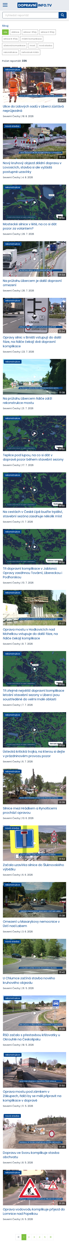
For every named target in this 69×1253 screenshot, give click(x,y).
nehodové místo (30, 52)
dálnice (15, 32)
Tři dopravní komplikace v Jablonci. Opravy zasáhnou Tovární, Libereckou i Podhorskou (32, 573)
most (32, 45)
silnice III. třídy (11, 38)
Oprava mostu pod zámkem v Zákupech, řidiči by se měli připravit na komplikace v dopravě (32, 1096)
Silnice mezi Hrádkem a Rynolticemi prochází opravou (30, 810)
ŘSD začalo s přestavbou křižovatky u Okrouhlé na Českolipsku (31, 1037)
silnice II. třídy (47, 32)
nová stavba (45, 45)
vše (5, 32)
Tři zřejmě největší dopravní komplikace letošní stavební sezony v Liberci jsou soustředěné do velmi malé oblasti (33, 695)
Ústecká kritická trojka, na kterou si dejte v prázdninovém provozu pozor (34, 753)
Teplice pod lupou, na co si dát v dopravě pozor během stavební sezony (33, 457)
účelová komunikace (15, 45)
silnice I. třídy (30, 32)
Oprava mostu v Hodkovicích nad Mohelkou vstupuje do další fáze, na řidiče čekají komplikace (30, 633)
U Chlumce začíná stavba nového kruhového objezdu (29, 980)
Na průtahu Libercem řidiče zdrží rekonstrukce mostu (27, 400)
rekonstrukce (10, 52)
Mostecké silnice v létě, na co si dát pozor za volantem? (30, 226)
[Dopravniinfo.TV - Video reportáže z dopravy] (34, 5)
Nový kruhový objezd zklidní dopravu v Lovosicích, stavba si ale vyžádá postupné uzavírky (32, 167)
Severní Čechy (11, 116)
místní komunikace (32, 38)
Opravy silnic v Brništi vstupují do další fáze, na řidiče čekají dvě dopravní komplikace (32, 341)
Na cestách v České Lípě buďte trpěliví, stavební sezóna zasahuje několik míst (33, 514)
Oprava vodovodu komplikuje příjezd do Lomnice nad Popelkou (34, 1211)
